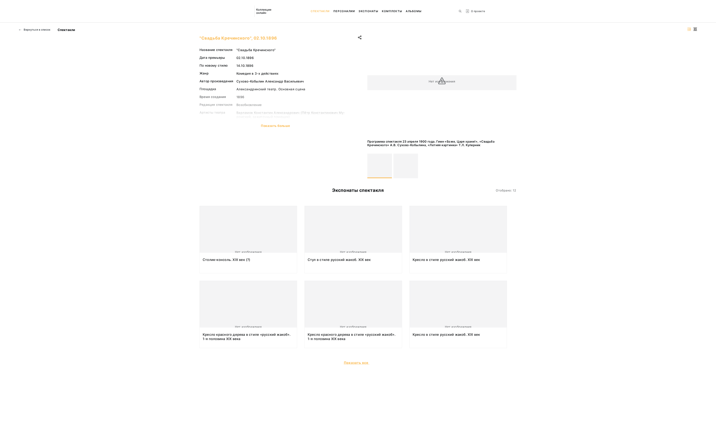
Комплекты (392, 11)
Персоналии (344, 11)
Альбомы (414, 11)
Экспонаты (368, 11)
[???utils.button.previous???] (371, 166)
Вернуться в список (37, 29)
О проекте (478, 11)
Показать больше (275, 126)
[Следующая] (512, 166)
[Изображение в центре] (695, 29)
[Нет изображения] (379, 166)
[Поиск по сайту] (460, 11)
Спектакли (320, 11)
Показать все (357, 363)
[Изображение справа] (689, 29)
